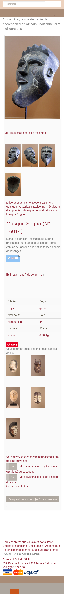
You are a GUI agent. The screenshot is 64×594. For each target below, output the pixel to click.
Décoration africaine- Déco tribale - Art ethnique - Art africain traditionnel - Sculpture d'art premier (33, 206)
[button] (3, 584)
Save (14, 344)
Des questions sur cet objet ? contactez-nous (33, 499)
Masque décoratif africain (39, 210)
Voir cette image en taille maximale (25, 132)
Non (13, 466)
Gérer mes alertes (17, 486)
